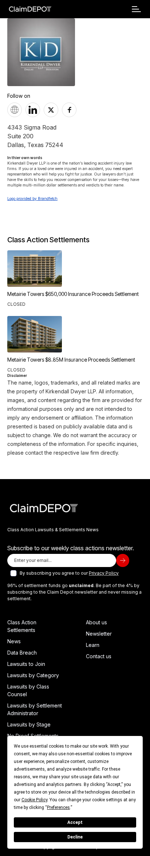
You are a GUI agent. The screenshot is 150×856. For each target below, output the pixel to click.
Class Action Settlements (21, 626)
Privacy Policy (104, 573)
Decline (75, 837)
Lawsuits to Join (26, 664)
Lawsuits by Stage (29, 724)
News (14, 641)
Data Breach (22, 652)
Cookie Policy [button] (34, 799)
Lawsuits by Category (33, 675)
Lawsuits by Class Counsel (28, 690)
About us (96, 622)
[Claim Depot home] (30, 9)
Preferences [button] (58, 807)
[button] (136, 9)
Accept (75, 822)
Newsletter (99, 634)
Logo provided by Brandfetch (32, 198)
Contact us (98, 656)
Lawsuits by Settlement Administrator (34, 709)
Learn (92, 645)
